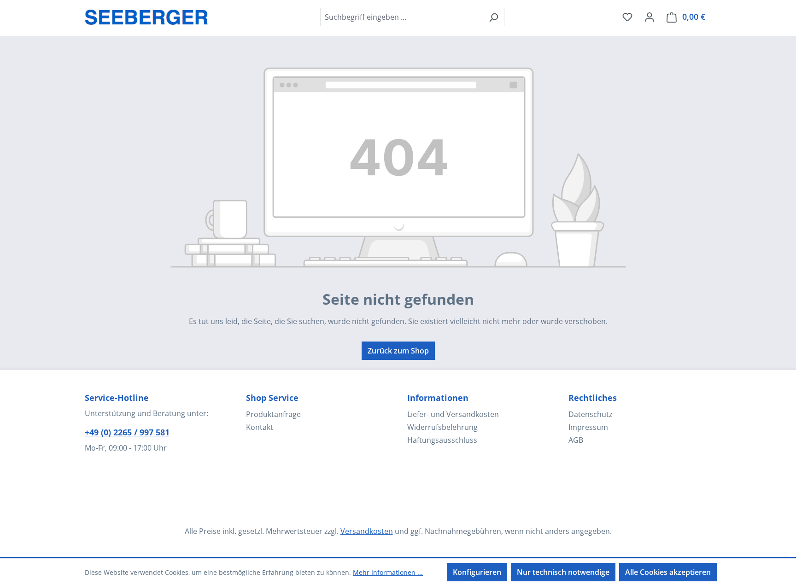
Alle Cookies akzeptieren (668, 572)
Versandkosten (366, 531)
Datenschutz (590, 414)
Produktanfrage (273, 414)
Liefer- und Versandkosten (453, 414)
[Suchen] (493, 17)
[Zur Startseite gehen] (146, 15)
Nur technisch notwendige (563, 572)
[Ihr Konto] (649, 16)
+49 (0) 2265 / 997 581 (127, 432)
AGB (575, 440)
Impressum (588, 427)
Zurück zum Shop (398, 351)
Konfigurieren (477, 572)
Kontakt (259, 427)
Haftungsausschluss (442, 440)
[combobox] (401, 17)
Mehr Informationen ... (388, 572)
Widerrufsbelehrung (442, 427)
